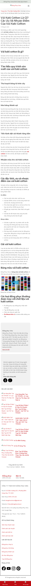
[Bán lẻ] (18, 472)
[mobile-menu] (28, 5)
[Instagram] (13, 568)
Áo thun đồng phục (7, 555)
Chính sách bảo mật (7, 536)
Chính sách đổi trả (7, 532)
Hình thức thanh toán (8, 525)
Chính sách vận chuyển (8, 528)
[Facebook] (5, 380)
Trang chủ (4, 11)
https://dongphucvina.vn (14, 504)
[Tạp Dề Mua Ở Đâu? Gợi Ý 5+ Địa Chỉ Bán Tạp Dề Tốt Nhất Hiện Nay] (8, 432)
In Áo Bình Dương (19, 440)
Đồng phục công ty (7, 544)
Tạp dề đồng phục (7, 559)
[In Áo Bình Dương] (7, 440)
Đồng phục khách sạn (8, 551)
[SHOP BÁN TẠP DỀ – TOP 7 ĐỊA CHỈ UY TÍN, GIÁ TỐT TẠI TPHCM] (8, 421)
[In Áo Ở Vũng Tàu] (7, 445)
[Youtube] (10, 380)
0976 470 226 (12, 496)
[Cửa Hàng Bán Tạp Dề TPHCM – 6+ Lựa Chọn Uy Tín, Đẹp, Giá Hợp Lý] (8, 397)
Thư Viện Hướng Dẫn (14, 11)
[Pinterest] (18, 568)
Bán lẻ (18, 476)
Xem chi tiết (6, 349)
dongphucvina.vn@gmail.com (13, 500)
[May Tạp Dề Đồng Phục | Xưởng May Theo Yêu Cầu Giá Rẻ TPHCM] (8, 454)
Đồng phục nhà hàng (8, 548)
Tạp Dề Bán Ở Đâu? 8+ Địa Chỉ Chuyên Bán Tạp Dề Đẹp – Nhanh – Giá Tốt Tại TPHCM (21, 409)
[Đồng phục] (4, 472)
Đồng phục (6, 476)
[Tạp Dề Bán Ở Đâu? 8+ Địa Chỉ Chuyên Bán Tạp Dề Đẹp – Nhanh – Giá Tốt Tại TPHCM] (8, 409)
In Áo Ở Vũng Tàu (20, 446)
